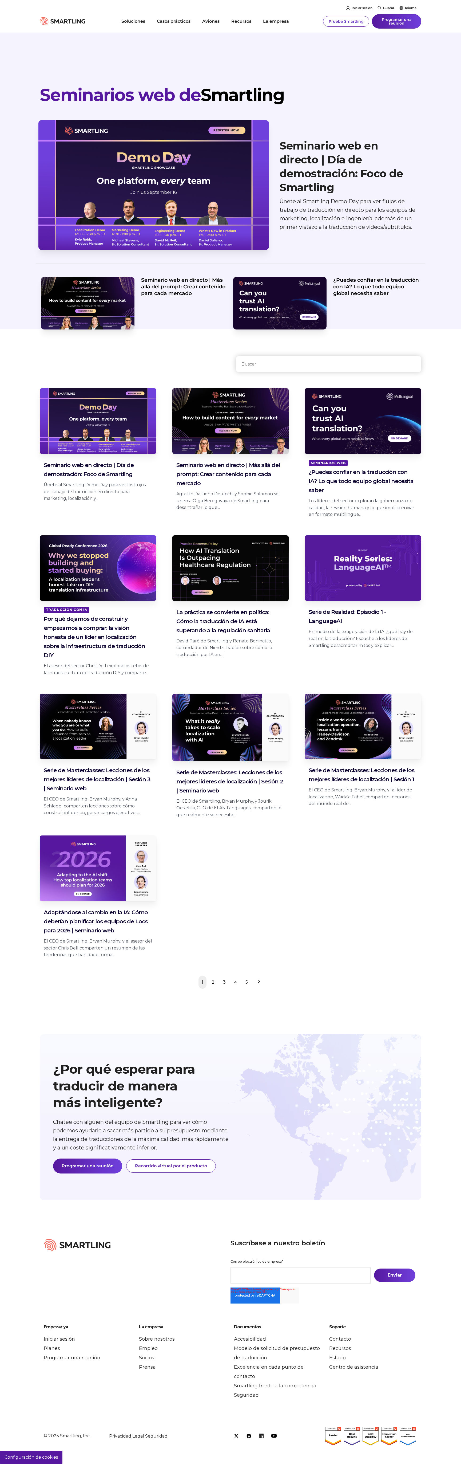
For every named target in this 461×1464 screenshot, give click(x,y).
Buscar (388, 8)
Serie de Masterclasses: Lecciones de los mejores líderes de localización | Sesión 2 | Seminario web (229, 781)
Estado (337, 1358)
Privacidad (120, 1436)
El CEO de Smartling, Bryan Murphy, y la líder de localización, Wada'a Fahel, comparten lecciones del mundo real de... (360, 796)
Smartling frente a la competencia (275, 1386)
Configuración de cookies (31, 1457)
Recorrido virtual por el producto (171, 1165)
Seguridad (246, 1395)
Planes (52, 1348)
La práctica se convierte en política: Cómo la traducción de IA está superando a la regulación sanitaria (223, 621)
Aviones (211, 21)
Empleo (148, 1348)
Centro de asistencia (353, 1367)
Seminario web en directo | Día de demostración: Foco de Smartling (341, 166)
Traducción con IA (66, 610)
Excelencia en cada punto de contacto (269, 1371)
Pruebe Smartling (346, 21)
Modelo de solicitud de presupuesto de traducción (277, 1353)
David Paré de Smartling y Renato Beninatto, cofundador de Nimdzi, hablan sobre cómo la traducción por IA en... (224, 647)
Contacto (340, 1339)
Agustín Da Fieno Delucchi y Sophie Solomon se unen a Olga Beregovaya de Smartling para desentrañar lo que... (227, 500)
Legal (138, 1436)
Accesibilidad (250, 1339)
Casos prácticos (173, 21)
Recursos (241, 21)
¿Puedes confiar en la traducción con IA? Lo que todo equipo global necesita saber (376, 286)
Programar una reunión (397, 21)
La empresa (276, 21)
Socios (146, 1358)
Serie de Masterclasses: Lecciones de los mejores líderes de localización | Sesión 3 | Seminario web (97, 779)
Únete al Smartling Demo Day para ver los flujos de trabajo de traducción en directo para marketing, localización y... (95, 491)
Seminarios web (328, 463)
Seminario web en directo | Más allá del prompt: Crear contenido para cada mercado (183, 286)
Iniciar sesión (362, 8)
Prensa (147, 1367)
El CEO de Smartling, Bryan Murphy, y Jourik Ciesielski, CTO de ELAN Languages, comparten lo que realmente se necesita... (228, 808)
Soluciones (133, 21)
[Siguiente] (258, 982)
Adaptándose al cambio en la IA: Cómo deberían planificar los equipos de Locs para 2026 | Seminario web (96, 921)
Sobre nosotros (157, 1339)
